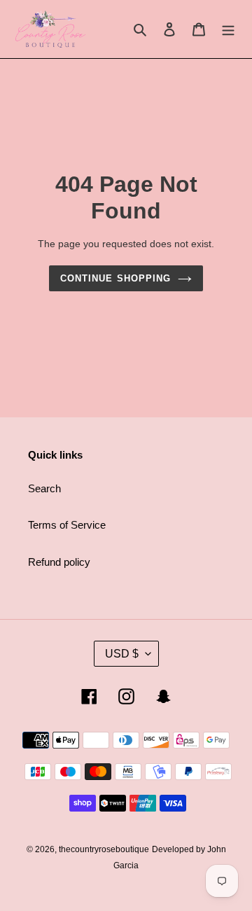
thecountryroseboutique (104, 849)
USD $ (122, 654)
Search (44, 488)
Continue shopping (115, 278)
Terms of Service (67, 525)
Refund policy (59, 562)
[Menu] (228, 29)
